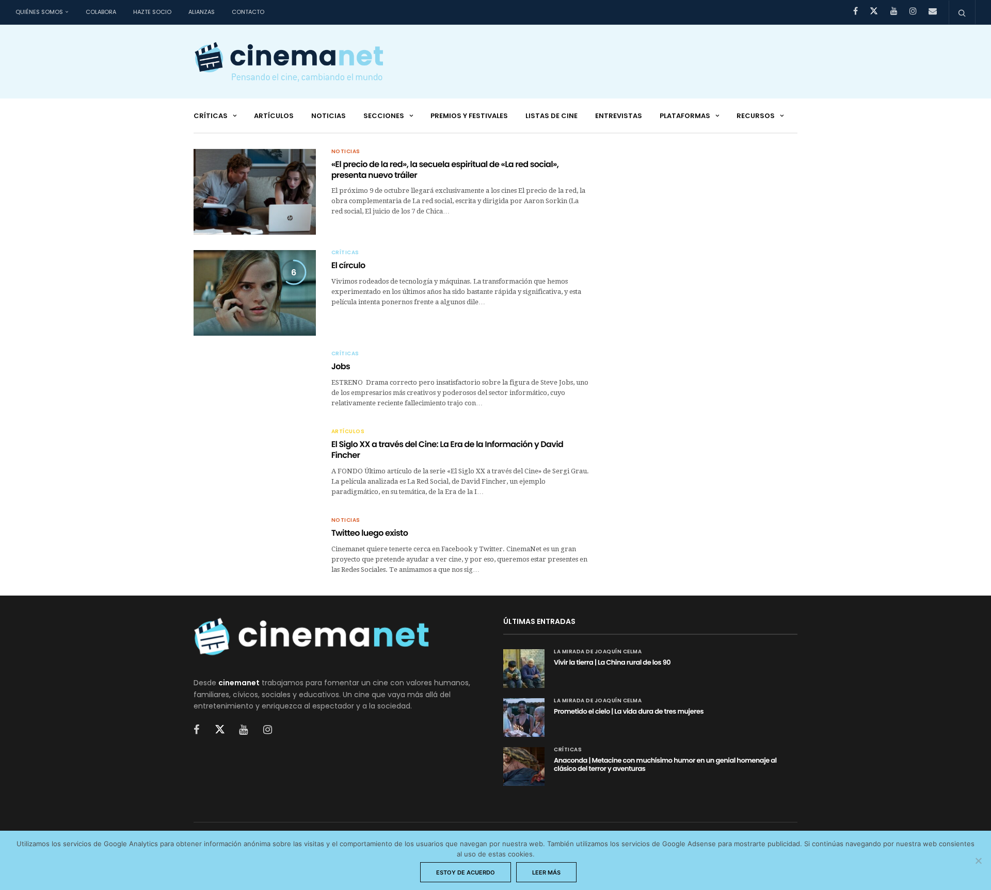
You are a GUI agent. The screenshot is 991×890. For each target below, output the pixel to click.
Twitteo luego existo (369, 533)
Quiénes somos (39, 12)
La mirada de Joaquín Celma (598, 651)
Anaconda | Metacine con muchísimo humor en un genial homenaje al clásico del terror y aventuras (665, 764)
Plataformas (685, 116)
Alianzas (201, 12)
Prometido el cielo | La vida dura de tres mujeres (629, 711)
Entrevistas (618, 116)
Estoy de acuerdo (465, 872)
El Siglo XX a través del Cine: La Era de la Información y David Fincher (447, 449)
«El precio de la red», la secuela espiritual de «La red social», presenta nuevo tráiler (445, 169)
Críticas (211, 116)
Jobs (340, 366)
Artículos (274, 116)
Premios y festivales (469, 116)
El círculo (348, 265)
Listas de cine (551, 116)
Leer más (546, 872)
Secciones (383, 116)
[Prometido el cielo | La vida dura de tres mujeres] (524, 717)
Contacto (248, 12)
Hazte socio (152, 12)
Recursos (756, 116)
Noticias (328, 116)
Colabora (101, 12)
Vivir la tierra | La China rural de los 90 (612, 662)
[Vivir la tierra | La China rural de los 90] (524, 668)
